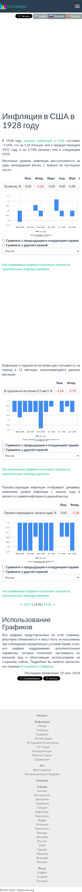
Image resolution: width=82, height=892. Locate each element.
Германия (42, 803)
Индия (42, 820)
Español (75, 16)
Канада (42, 832)
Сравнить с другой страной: (27, 245)
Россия (42, 841)
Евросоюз (42, 816)
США (42, 845)
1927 (27, 604)
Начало (42, 715)
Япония (42, 862)
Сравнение (42, 759)
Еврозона (42, 811)
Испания (42, 824)
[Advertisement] (41, 61)
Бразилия (42, 799)
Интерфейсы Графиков (36, 666)
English (42, 16)
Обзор (42, 726)
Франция (42, 858)
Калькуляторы (42, 751)
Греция (42, 807)
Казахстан (42, 828)
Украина (42, 853)
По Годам (43, 747)
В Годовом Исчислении (43, 742)
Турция (42, 849)
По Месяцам (43, 738)
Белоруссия (42, 795)
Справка (42, 780)
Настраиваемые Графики (42, 774)
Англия (42, 791)
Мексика (42, 837)
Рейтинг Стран (42, 755)
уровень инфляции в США (44, 140)
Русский (58, 16)
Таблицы (42, 730)
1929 (47, 604)
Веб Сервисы (42, 770)
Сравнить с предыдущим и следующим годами (42, 240)
